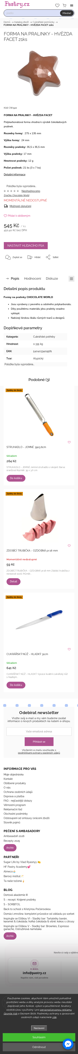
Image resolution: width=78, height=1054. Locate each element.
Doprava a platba (14, 796)
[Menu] (71, 5)
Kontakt (8, 778)
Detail (13, 581)
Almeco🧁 (10, 871)
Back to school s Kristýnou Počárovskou (27, 909)
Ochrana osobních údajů (18, 791)
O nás (7, 787)
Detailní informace (14, 174)
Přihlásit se (39, 741)
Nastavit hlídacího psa (25, 245)
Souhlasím (39, 1037)
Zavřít (66, 266)
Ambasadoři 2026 (14, 836)
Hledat (67, 13)
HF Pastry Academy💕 (17, 866)
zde (54, 1017)
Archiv (10, 847)
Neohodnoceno (31, 191)
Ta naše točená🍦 (14, 880)
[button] (68, 1044)
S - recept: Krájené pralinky (20, 899)
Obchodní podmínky (16, 813)
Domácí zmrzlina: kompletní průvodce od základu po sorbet (39, 913)
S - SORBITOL (12, 904)
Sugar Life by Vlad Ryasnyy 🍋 (22, 862)
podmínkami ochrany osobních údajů (39, 752)
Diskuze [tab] (52, 278)
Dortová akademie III (16, 894)
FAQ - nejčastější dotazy (18, 800)
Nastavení (39, 1028)
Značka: (16, 195)
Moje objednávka (14, 774)
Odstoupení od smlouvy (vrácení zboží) (27, 818)
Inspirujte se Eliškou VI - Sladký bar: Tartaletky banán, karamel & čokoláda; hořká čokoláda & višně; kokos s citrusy (39, 920)
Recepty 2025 (12, 840)
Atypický (38, 358)
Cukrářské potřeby (44, 336)
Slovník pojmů (12, 822)
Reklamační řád (13, 809)
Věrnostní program (15, 805)
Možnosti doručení (20, 206)
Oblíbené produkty (15, 783)
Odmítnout (39, 1047)
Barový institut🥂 (14, 876)
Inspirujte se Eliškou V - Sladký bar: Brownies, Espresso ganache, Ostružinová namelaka (36, 928)
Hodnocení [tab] (32, 278)
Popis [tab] (15, 278)
